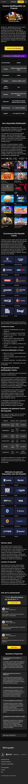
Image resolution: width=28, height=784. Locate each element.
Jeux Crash (16, 158)
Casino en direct (10, 158)
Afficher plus (14, 647)
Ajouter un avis (14, 602)
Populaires (3, 158)
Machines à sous (23, 158)
